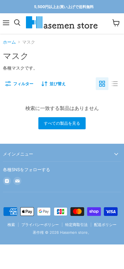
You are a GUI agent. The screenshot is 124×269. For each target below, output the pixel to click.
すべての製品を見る (62, 123)
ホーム (9, 42)
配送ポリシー (105, 224)
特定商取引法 (76, 224)
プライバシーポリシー (40, 224)
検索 (11, 224)
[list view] (114, 83)
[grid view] (102, 83)
